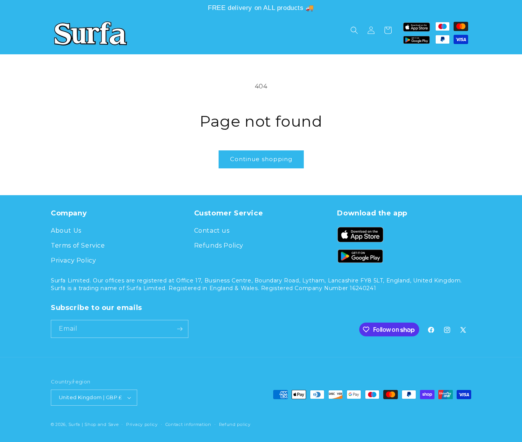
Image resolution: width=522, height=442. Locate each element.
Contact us (212, 230)
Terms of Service (78, 245)
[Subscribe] (179, 329)
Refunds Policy (218, 245)
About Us (66, 230)
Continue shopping (261, 159)
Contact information (188, 424)
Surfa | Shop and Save (93, 424)
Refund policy (235, 424)
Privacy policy (142, 424)
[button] (354, 30)
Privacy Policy (73, 260)
